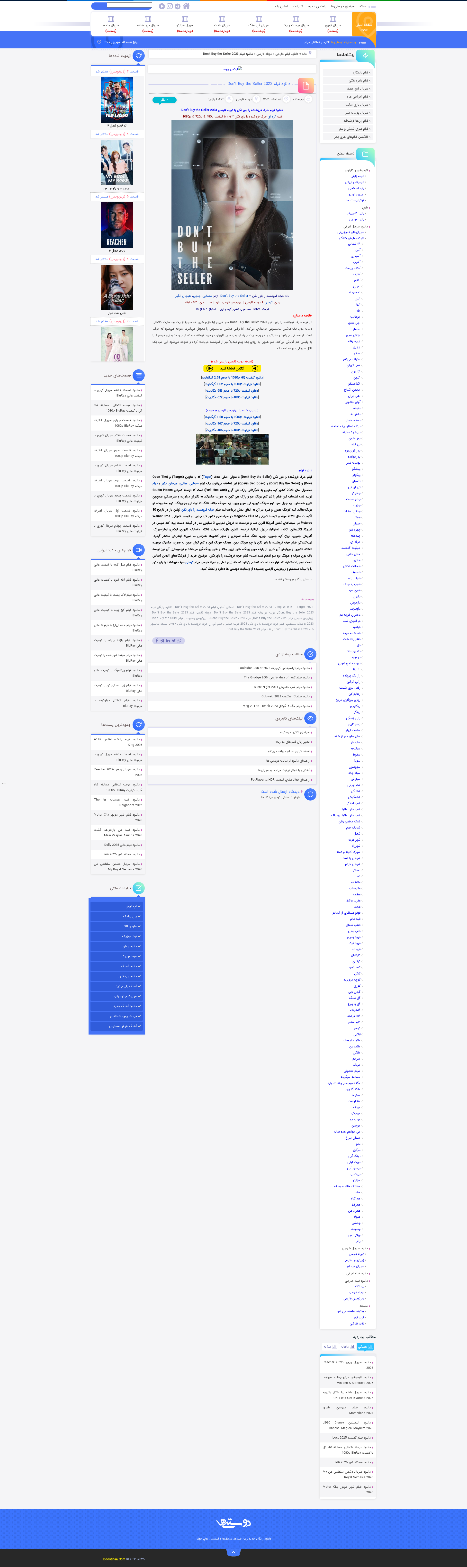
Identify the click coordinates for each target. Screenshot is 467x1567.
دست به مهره (351, 633)
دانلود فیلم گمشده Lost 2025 (351, 1437)
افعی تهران (353, 365)
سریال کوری (333, 28)
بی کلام (359, 1286)
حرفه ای (355, 541)
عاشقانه (355, 882)
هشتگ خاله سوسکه (347, 1186)
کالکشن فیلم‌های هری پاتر (351, 136)
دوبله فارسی (356, 1254)
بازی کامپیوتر (355, 213)
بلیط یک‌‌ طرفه (351, 432)
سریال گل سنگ (259, 28)
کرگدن (356, 961)
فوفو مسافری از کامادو (346, 912)
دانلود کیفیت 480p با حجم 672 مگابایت (232, 397)
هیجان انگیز (183, 295)
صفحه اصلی (363, 27)
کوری (357, 985)
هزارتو (356, 1180)
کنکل (357, 973)
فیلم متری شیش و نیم (353, 128)
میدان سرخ (352, 1137)
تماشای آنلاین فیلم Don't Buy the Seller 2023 (204, 607)
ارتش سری (353, 335)
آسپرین (355, 256)
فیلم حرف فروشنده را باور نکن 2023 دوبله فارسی (254, 623)
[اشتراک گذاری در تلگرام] (162, 641)
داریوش (355, 602)
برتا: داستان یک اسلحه (345, 426)
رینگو (357, 712)
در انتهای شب (351, 620)
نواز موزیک (129, 936)
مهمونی (355, 1113)
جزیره (356, 505)
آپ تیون (131, 906)
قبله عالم (355, 918)
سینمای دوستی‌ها (343, 6)
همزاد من (354, 1210)
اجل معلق (354, 322)
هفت (357, 1192)
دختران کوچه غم (350, 614)
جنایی (197, 295)
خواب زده (354, 578)
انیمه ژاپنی (357, 176)
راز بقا (356, 669)
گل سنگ (354, 997)
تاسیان (356, 481)
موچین (355, 1125)
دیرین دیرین (356, 194)
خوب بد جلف (351, 584)
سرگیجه (355, 748)
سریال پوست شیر (356, 112)
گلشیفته (355, 1010)
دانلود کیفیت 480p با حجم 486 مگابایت (232, 430)
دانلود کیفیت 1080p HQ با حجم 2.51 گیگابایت (232, 377)
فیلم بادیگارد (360, 72)
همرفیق (355, 1204)
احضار (356, 329)
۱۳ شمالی (354, 243)
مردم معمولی (352, 1070)
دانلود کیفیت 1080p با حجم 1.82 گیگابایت (232, 384)
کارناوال (355, 955)
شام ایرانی (353, 785)
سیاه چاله (354, 772)
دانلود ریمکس (127, 976)
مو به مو (355, 1119)
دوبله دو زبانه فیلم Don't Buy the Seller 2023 (244, 612)
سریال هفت (222, 28)
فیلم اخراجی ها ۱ (357, 96)
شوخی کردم (352, 864)
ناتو (358, 1143)
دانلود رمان (130, 946)
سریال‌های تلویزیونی (350, 232)
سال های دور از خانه (347, 736)
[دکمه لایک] (4, 783)
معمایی (207, 295)
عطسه (356, 894)
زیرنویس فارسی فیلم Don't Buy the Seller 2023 (283, 618)
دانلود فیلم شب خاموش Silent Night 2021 (282, 687)
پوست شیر (353, 462)
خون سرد (354, 590)
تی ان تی (354, 487)
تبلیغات (298, 6)
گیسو (357, 1028)
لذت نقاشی (357, 1323)
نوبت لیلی (353, 1162)
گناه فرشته (353, 1016)
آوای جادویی (352, 402)
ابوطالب (355, 316)
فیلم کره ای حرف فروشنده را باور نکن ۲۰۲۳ (196, 623)
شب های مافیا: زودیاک (345, 815)
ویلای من (354, 1235)
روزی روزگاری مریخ (347, 699)
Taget (207, 476)
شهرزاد (356, 845)
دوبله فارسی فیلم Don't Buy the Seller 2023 (181, 612)
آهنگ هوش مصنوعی (123, 1026)
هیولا (357, 1216)
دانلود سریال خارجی (355, 1248)
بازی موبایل (356, 219)
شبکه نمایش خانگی (351, 238)
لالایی (356, 1034)
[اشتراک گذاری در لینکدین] (168, 641)
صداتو (356, 870)
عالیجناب (354, 888)
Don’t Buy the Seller (234, 295)
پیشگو (356, 468)
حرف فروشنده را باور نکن (197, 509)
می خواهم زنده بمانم (347, 1131)
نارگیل (356, 1150)
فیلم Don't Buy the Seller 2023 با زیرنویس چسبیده (218, 618)
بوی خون (354, 438)
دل (358, 645)
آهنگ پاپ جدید (126, 986)
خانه (362, 6)
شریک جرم (353, 827)
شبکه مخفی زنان (349, 821)
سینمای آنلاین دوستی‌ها (294, 732)
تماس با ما (281, 6)
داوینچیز (355, 608)
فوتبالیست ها (355, 200)
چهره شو (354, 529)
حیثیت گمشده (350, 547)
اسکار (357, 353)
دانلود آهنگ (129, 966)
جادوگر (356, 493)
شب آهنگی (353, 803)
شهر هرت (354, 839)
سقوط (356, 754)
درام (155, 483)
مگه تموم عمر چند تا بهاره (344, 1083)
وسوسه (355, 1229)
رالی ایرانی (353, 681)
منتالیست (354, 1101)
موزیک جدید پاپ (125, 996)
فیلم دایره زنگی (358, 80)
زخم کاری (354, 724)
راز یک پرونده (351, 675)
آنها (358, 304)
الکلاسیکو (354, 383)
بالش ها (355, 414)
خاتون (356, 560)
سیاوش (355, 779)
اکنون (356, 377)
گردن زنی (354, 991)
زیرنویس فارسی (353, 1260)
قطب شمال (353, 925)
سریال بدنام (111, 28)
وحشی (356, 1222)
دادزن (356, 596)
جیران (356, 523)
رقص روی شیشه (349, 687)
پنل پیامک (130, 916)
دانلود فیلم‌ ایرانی (357, 1273)
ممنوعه (356, 1095)
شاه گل (355, 791)
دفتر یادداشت (351, 639)
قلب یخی (354, 931)
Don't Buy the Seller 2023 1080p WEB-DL (265, 607)
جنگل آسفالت (351, 511)
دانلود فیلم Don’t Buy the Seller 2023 (258, 84)
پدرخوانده (354, 456)
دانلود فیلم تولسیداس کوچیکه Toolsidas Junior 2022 (274, 668)
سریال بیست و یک (296, 28)
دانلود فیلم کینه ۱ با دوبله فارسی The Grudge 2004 (277, 677)
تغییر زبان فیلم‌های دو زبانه (292, 741)
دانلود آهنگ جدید (125, 1006)
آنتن (357, 298)
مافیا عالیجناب (351, 1040)
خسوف (355, 572)
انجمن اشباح (352, 389)
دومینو (356, 657)
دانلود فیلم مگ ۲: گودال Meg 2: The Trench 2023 (276, 706)
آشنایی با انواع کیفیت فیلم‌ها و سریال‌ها (284, 770)
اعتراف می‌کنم (351, 359)
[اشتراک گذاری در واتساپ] (179, 641)
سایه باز (355, 742)
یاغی (357, 1241)
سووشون (354, 766)
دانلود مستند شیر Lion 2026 (352, 1462)
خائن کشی (353, 554)
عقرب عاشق (353, 900)
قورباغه (356, 949)
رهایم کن (354, 693)
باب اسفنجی (356, 188)
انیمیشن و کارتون (356, 170)
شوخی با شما (351, 858)
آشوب (356, 262)
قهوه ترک (354, 943)
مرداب (356, 1064)
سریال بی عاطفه (148, 28)
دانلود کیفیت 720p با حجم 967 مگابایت (232, 423)
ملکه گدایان (352, 1089)
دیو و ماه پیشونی (349, 663)
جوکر (357, 517)
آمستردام (354, 292)
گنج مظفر (354, 1022)
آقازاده (356, 274)
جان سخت (353, 499)
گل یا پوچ (354, 1004)
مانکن (356, 1052)
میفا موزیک (129, 956)
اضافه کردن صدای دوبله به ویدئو (289, 751)
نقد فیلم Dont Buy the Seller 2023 (249, 629)
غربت (357, 906)
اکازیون (355, 371)
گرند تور (359, 1317)
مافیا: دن (354, 1046)
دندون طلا (353, 651)
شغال (357, 833)
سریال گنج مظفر (357, 88)
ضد (358, 876)
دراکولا (356, 627)
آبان (357, 249)
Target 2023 (304, 607)
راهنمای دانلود (316, 6)
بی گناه (355, 444)
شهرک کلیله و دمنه (348, 852)
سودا (357, 760)
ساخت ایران (352, 730)
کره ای (272, 116)
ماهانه (345, 1346)
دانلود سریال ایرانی (355, 226)
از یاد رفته (354, 341)
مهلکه (356, 1107)
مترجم (356, 1058)
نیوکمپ (355, 1174)
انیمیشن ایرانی (354, 182)
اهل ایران (354, 395)
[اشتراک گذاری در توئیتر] (174, 641)
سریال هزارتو (185, 28)
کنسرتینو (354, 967)
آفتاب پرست (352, 268)
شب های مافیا (351, 809)
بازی (365, 207)
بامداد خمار (353, 420)
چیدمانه (355, 535)
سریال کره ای (355, 1266)
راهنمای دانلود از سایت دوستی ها (288, 760)
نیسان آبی (353, 1168)
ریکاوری (355, 706)
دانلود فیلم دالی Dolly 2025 (122, 844)
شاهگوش (354, 797)
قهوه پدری (353, 937)
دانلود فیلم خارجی (356, 1280)
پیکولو (356, 474)
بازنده (356, 408)
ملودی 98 (130, 926)
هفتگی (363, 1346)
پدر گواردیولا (352, 450)
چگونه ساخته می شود (350, 1311)
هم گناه (355, 1198)
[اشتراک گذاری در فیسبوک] (157, 641)
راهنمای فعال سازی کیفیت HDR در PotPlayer (280, 779)
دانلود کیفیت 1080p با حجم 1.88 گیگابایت (232, 417)
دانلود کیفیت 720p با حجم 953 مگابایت (232, 390)
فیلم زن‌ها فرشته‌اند (355, 120)
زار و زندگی (353, 718)
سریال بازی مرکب (356, 104)
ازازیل (356, 347)
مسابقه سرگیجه (350, 1077)
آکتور (357, 280)
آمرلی (356, 286)
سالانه (328, 1346)
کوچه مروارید (351, 979)
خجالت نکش (351, 566)
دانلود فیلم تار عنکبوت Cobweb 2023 (285, 696)
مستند (363, 1305)
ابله (358, 310)
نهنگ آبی (354, 1156)
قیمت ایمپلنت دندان (123, 1016)
